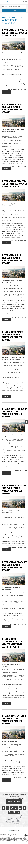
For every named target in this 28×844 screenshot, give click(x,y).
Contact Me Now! (14, 802)
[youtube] (20, 808)
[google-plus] (7, 808)
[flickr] (24, 808)
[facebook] (3, 808)
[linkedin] (16, 808)
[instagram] (10, 812)
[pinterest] (14, 812)
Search (14, 10)
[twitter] (12, 808)
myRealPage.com (14, 830)
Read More (6, 91)
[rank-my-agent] (18, 812)
